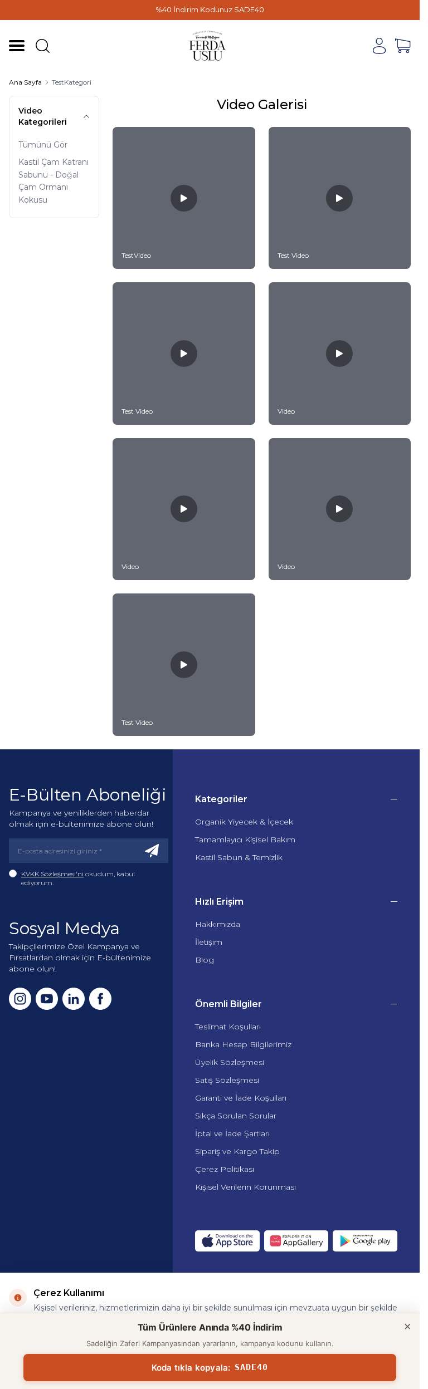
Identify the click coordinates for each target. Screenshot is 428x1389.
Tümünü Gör (42, 145)
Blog (204, 960)
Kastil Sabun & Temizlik (239, 857)
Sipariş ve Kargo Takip (237, 1151)
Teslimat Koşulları (228, 1027)
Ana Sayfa (25, 82)
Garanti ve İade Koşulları (240, 1098)
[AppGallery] (296, 1240)
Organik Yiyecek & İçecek (244, 822)
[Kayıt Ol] (152, 850)
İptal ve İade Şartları (232, 1133)
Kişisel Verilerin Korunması (245, 1187)
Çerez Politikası (224, 1169)
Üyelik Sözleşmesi (229, 1062)
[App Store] (227, 1240)
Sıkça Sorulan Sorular (235, 1116)
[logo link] (208, 45)
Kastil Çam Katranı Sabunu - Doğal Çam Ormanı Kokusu (53, 181)
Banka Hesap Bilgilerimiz (243, 1044)
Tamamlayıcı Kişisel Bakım (245, 840)
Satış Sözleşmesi (227, 1080)
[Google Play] (365, 1240)
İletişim (208, 942)
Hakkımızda (217, 924)
